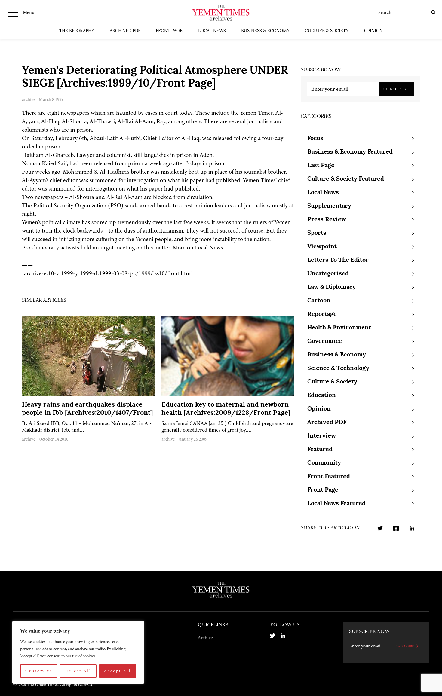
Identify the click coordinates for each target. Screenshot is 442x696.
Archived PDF (125, 31)
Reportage (322, 314)
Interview (321, 436)
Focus (315, 139)
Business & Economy (265, 31)
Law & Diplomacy (331, 287)
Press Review (326, 220)
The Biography (76, 31)
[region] (78, 652)
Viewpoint (322, 247)
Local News (212, 31)
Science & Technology (338, 368)
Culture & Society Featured (345, 179)
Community (324, 463)
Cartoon (318, 301)
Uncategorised (328, 274)
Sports (316, 233)
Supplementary (329, 206)
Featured (320, 450)
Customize (38, 671)
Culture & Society (326, 31)
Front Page (169, 31)
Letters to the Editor (338, 260)
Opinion (373, 31)
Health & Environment (339, 328)
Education (321, 395)
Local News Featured (336, 504)
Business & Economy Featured (350, 152)
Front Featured (328, 477)
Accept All (117, 671)
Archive (205, 637)
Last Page (320, 166)
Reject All (78, 671)
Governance (324, 341)
